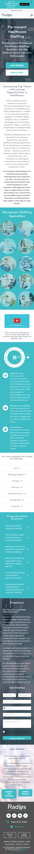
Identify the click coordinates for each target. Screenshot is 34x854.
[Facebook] (8, 815)
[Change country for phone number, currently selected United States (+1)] (5, 708)
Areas (12, 850)
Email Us (19, 826)
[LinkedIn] (20, 815)
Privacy (24, 849)
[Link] (8, 228)
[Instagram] (14, 815)
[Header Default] (7, 15)
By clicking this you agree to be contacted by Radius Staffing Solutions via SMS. (18, 732)
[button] (32, 15)
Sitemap (20, 850)
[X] (25, 815)
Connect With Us (17, 738)
